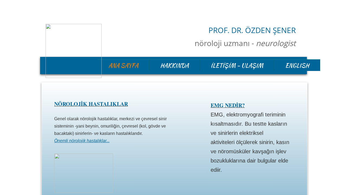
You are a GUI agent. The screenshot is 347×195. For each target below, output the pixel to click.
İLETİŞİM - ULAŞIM (237, 65)
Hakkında (174, 65)
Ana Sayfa (123, 65)
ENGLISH (297, 65)
